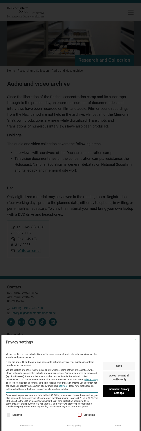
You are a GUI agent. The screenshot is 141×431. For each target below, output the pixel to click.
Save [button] (119, 365)
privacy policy (90, 379)
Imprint (118, 425)
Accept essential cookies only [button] (119, 377)
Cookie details (26, 425)
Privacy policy (74, 425)
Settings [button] (63, 386)
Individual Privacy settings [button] (119, 391)
